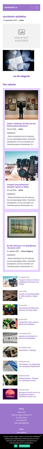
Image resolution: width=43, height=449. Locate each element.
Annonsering (21, 432)
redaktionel (11, 133)
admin (21, 20)
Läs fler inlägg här (21, 76)
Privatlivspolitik (24, 446)
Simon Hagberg (27, 251)
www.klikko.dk (23, 423)
